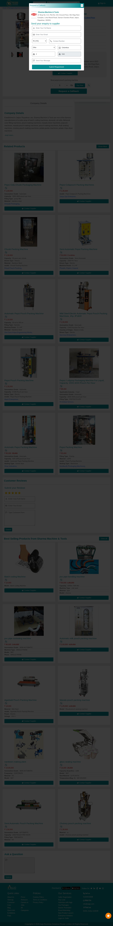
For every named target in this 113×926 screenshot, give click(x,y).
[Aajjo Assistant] (108, 916)
